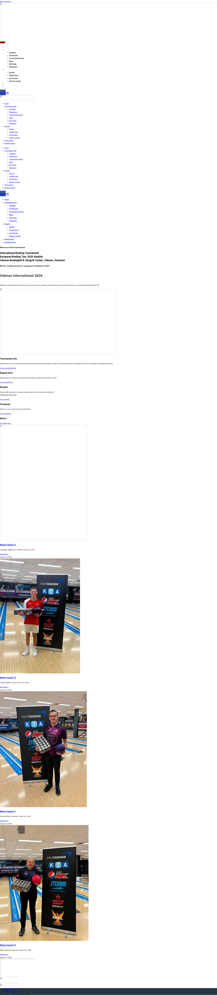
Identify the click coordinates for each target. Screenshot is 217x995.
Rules (11, 118)
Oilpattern (13, 123)
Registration (9, 140)
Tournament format (16, 115)
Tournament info (10, 106)
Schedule (12, 109)
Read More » (4, 554)
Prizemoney (13, 112)
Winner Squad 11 (8, 811)
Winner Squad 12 (8, 677)
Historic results (14, 138)
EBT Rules (12, 121)
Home (7, 103)
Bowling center (10, 143)
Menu (2, 42)
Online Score (13, 132)
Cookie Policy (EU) (12, 991)
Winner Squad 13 (8, 545)
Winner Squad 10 (8, 945)
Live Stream (13, 135)
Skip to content (5, 1)
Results (7, 126)
